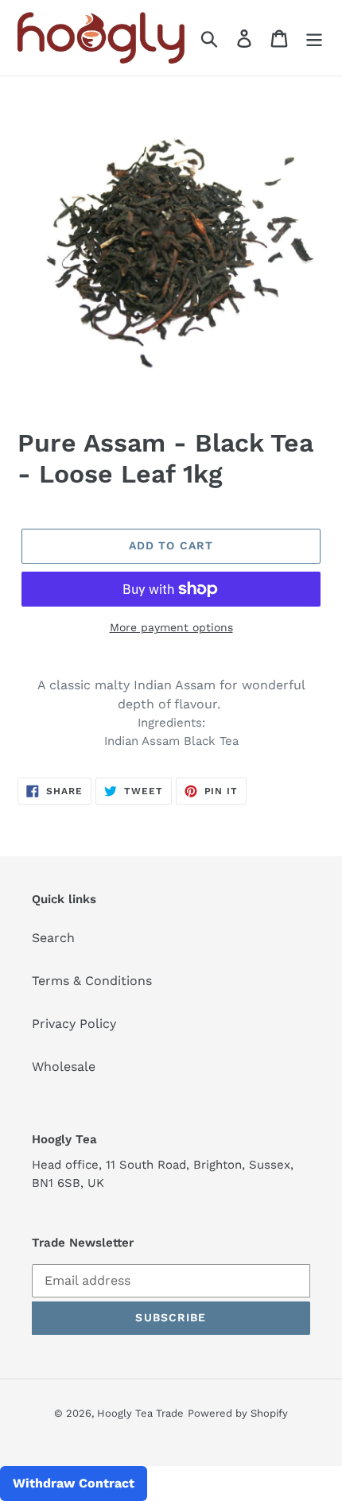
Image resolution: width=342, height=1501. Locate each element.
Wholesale (63, 1066)
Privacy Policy (74, 1023)
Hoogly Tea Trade (140, 1413)
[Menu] (314, 38)
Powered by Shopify (238, 1413)
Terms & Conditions (92, 980)
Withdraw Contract (73, 1483)
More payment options (171, 627)
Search (53, 937)
